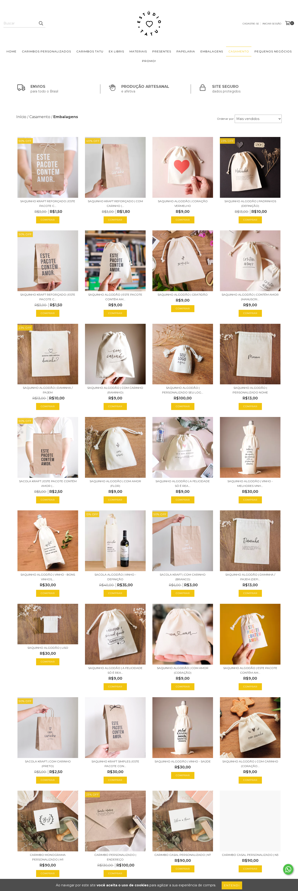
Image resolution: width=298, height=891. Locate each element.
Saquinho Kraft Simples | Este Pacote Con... (115, 764)
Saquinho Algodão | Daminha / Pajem (48, 390)
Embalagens (211, 51)
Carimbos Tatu (89, 51)
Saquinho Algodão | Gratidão (183, 294)
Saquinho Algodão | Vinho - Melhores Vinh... (250, 483)
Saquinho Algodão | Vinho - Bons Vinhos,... (47, 577)
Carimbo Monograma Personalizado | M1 (48, 857)
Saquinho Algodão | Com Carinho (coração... (250, 764)
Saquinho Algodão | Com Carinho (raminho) (115, 390)
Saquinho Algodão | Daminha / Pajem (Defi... (250, 577)
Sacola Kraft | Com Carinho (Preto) (48, 764)
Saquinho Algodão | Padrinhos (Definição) (250, 203)
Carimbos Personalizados (46, 51)
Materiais (138, 51)
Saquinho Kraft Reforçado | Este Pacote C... (47, 203)
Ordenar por (225, 118)
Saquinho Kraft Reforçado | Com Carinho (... (115, 203)
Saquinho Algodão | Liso (47, 647)
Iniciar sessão (271, 23)
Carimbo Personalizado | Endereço (115, 857)
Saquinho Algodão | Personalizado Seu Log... (182, 390)
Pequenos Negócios (273, 51)
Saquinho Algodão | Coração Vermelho (183, 203)
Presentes (161, 51)
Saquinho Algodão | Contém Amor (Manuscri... (250, 297)
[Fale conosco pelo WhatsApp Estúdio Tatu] (288, 869)
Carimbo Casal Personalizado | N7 (182, 855)
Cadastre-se (251, 23)
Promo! (149, 61)
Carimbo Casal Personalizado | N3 (250, 855)
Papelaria (185, 51)
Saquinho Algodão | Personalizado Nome (250, 390)
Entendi (232, 885)
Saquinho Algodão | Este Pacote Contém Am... (115, 297)
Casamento (238, 51)
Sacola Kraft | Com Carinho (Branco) (183, 577)
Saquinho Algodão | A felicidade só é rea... (183, 483)
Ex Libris (116, 51)
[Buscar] (40, 23)
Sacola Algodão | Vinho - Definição (115, 577)
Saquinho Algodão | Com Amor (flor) (115, 483)
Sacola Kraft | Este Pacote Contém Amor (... (48, 483)
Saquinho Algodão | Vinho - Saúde (183, 761)
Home (12, 51)
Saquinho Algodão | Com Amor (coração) (182, 670)
